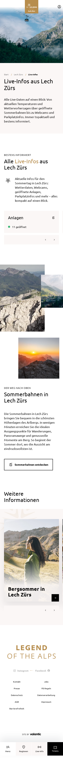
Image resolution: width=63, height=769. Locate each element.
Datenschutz (17, 695)
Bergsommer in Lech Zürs (26, 592)
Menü (7, 751)
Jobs (46, 681)
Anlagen (15, 217)
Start (6, 74)
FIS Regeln (46, 688)
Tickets (55, 751)
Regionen (23, 751)
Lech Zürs (18, 74)
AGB (17, 701)
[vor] (54, 239)
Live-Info (39, 751)
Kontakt (16, 681)
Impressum (46, 701)
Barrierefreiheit (16, 708)
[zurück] (45, 239)
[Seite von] (31, 734)
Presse (17, 688)
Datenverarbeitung (46, 695)
